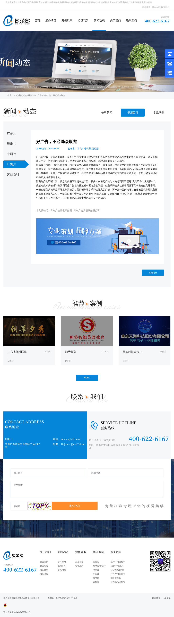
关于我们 (115, 20)
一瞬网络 (166, 598)
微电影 (96, 578)
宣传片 (11, 133)
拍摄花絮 (83, 20)
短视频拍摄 (57, 87)
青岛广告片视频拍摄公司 (87, 210)
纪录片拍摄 (124, 87)
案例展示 (67, 20)
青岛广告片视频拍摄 (61, 210)
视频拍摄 (90, 87)
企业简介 (44, 562)
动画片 (96, 570)
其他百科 (13, 174)
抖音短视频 (112, 87)
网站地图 (156, 7)
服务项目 (146, 7)
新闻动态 (99, 20)
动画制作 (101, 87)
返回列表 (153, 272)
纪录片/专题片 (99, 566)
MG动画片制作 (117, 570)
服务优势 (44, 570)
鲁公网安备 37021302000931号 (16, 612)
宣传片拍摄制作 (118, 562)
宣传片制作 (45, 87)
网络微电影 (116, 578)
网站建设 (156, 598)
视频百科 (32, 95)
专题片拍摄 (136, 87)
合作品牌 (79, 566)
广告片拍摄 (149, 87)
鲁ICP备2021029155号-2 (66, 598)
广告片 (41, 95)
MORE (87, 378)
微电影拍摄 (161, 87)
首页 (37, 20)
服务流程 (44, 574)
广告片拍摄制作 (118, 574)
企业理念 (44, 566)
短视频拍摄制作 (118, 582)
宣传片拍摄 (32, 87)
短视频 (96, 582)
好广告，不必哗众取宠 (55, 95)
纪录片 (11, 143)
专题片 (11, 154)
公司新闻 (106, 112)
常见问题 (158, 112)
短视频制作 (69, 87)
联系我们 (165, 7)
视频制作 (80, 87)
